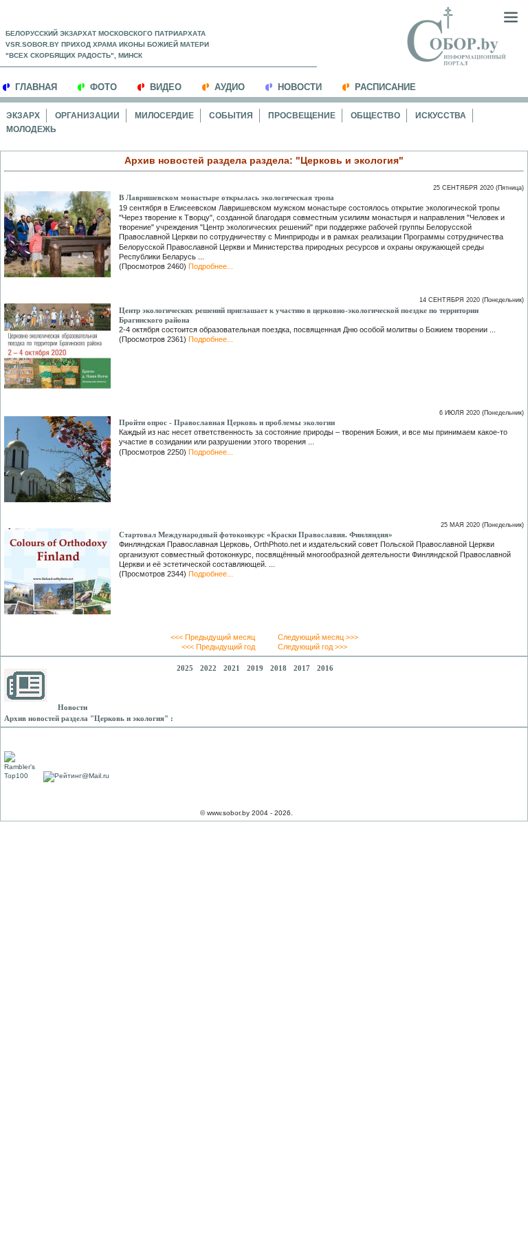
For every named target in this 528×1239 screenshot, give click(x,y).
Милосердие (164, 115)
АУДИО (229, 87)
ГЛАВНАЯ (36, 87)
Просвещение (302, 115)
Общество (375, 115)
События (231, 115)
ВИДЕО (166, 87)
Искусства (440, 115)
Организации (87, 115)
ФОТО (103, 87)
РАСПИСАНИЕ (385, 87)
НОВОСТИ (300, 87)
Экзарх (23, 115)
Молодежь (31, 129)
